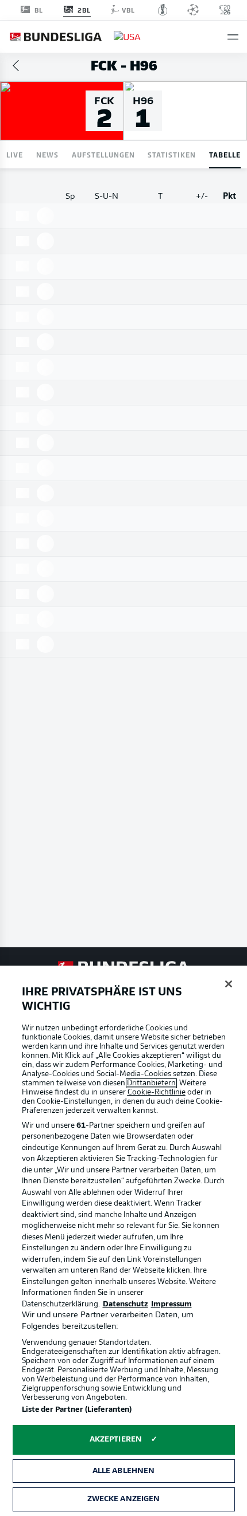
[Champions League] (193, 9)
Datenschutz (125, 1304)
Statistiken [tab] (172, 154)
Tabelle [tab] (225, 154)
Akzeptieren (116, 1439)
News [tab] (47, 154)
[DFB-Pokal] (163, 9)
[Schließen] (228, 984)
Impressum (171, 1304)
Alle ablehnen (123, 1471)
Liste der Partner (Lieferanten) (77, 1409)
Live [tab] (14, 154)
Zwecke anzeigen (123, 1499)
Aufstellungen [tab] (103, 154)
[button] (233, 37)
